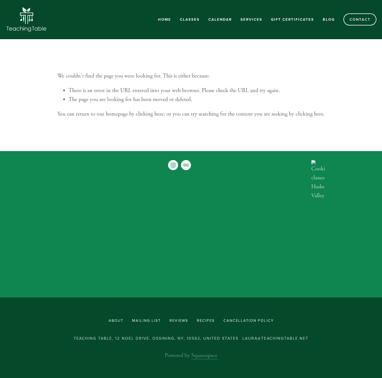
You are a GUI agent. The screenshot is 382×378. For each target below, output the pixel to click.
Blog (329, 19)
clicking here (150, 114)
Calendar (220, 19)
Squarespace (204, 355)
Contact (360, 19)
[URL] (186, 165)
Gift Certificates (292, 19)
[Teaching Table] (173, 165)
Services (251, 19)
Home (164, 19)
